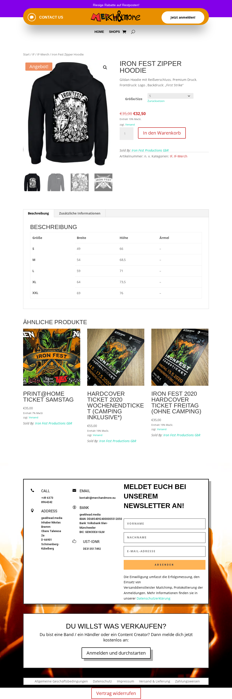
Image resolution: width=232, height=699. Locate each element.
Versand (130, 124)
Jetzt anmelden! (183, 17)
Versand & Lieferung (154, 681)
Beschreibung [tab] (38, 213)
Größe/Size (133, 99)
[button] (105, 67)
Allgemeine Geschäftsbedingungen (61, 681)
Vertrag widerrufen (116, 693)
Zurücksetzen (155, 101)
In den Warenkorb (162, 133)
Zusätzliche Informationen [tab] (79, 213)
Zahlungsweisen (187, 681)
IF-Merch (43, 54)
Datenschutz (102, 681)
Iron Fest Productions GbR (150, 150)
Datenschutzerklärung (153, 598)
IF (33, 54)
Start (26, 54)
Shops (114, 32)
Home (99, 32)
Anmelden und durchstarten (116, 653)
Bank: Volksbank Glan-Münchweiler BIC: (94, 527)
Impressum (125, 681)
